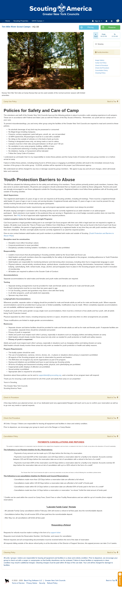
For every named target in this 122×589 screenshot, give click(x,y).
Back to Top (112, 101)
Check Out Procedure (102, 68)
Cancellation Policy (101, 70)
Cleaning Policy (100, 73)
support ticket (55, 532)
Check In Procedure (101, 65)
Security (42, 583)
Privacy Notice (31, 583)
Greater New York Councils (55, 580)
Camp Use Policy (100, 63)
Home (7, 21)
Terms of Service (18, 583)
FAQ (19, 215)
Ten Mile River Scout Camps (16, 27)
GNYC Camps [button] (37, 21)
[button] (97, 21)
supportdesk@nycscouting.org (50, 375)
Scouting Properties (20, 21)
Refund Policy (52, 583)
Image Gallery (99, 60)
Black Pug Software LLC (33, 580)
